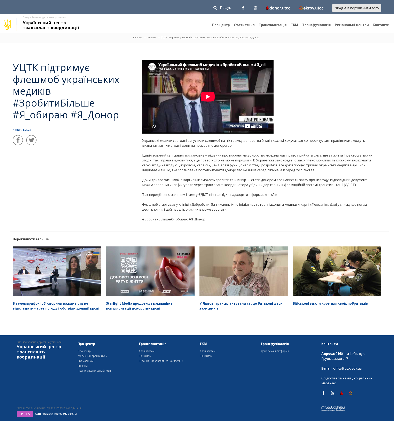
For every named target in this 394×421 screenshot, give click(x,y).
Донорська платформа (275, 351)
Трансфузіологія (316, 25)
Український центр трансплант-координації (51, 25)
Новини (152, 37)
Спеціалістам (147, 351)
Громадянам (86, 361)
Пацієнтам (145, 356)
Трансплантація (273, 25)
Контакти (381, 25)
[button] (222, 8)
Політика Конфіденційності (94, 370)
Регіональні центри (352, 25)
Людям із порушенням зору (356, 8)
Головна (137, 37)
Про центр (221, 25)
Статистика (244, 25)
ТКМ (294, 25)
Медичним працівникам (92, 356)
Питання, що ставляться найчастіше (161, 361)
